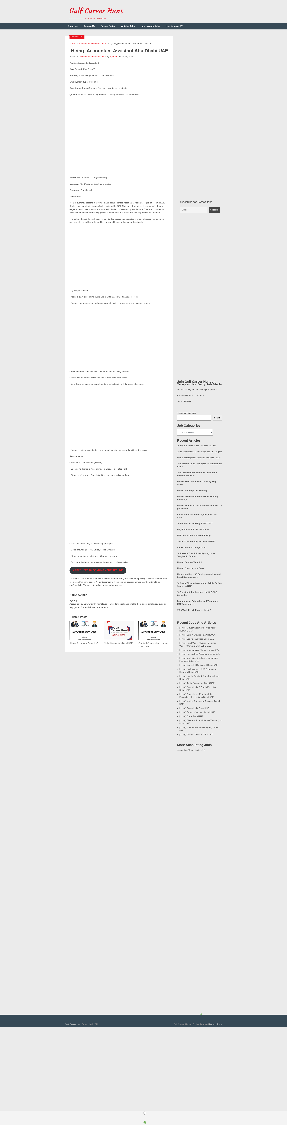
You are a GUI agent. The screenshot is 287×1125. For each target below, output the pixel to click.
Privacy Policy (108, 26)
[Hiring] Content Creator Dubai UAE (196, 734)
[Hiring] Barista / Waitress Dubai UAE (196, 639)
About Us (73, 26)
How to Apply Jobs (150, 26)
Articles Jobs (128, 26)
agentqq (113, 56)
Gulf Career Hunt (73, 1024)
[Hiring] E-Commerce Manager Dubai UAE (199, 650)
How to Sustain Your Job (189, 562)
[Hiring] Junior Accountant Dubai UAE (197, 683)
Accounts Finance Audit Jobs (92, 43)
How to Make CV (174, 26)
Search (217, 418)
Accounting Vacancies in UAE (191, 750)
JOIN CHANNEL (185, 401)
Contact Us (89, 26)
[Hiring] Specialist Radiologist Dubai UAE (198, 665)
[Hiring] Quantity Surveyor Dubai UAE (197, 712)
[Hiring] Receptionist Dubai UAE (194, 708)
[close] (144, 1113)
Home (72, 43)
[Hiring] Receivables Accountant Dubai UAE (199, 654)
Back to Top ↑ (215, 1024)
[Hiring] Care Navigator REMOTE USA (197, 635)
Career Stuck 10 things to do (191, 547)
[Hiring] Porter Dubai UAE (191, 716)
